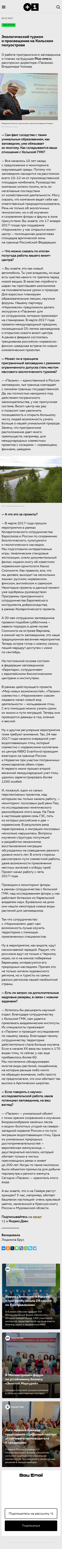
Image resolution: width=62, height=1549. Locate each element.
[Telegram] (35, 1248)
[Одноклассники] (8, 1248)
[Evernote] (17, 1248)
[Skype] (30, 1248)
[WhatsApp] (26, 1248)
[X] (12, 1248)
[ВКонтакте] (3, 1248)
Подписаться (31, 1525)
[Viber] (21, 1248)
